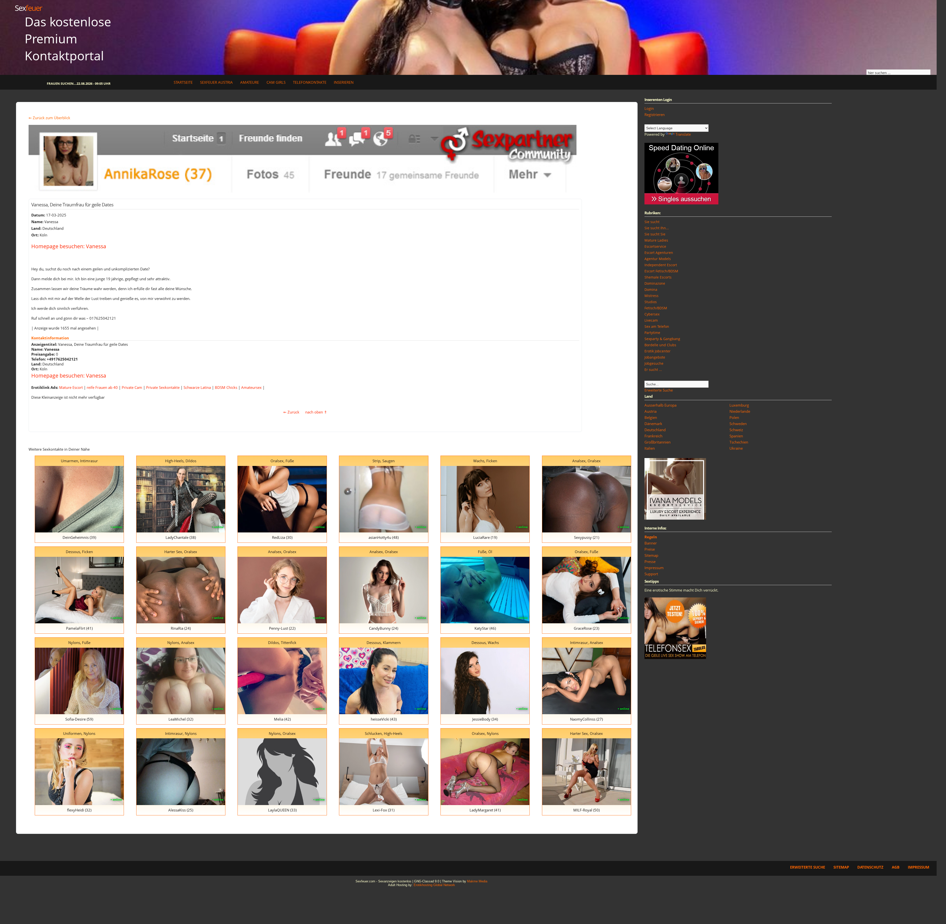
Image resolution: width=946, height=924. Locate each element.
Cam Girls (276, 82)
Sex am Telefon (656, 326)
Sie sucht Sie (654, 234)
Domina (650, 289)
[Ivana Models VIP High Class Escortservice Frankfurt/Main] (675, 518)
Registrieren (654, 114)
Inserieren (344, 82)
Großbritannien (657, 442)
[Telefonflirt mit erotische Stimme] (675, 657)
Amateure (249, 82)
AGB (895, 867)
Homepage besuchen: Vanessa (68, 246)
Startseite (183, 82)
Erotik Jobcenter (657, 351)
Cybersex (651, 314)
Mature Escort (71, 387)
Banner (650, 543)
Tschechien (738, 442)
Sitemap (651, 555)
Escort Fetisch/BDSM (661, 271)
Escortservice (655, 246)
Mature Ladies (656, 240)
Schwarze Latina (197, 387)
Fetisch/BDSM (655, 308)
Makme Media (477, 881)
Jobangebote (654, 357)
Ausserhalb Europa (660, 405)
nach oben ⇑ (316, 412)
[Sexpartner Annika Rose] (302, 191)
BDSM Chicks (226, 387)
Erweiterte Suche (658, 390)
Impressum (654, 567)
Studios (650, 301)
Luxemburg (739, 405)
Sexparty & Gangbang (662, 338)
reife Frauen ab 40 (102, 387)
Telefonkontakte (309, 82)
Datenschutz (870, 867)
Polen (734, 417)
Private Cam (132, 387)
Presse (650, 561)
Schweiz (736, 429)
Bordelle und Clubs (660, 345)
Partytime (652, 332)
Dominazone (654, 283)
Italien (649, 448)
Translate (683, 134)
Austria (650, 411)
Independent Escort (660, 265)
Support (651, 573)
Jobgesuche (653, 363)
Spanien (736, 435)
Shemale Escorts (658, 277)
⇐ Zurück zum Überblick (49, 117)
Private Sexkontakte (163, 387)
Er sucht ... (653, 369)
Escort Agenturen (658, 252)
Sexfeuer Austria (216, 82)
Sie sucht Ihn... (656, 228)
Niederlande (739, 411)
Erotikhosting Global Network (434, 885)
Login (649, 108)
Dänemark (653, 423)
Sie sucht (651, 221)
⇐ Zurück (291, 412)
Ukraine (736, 448)
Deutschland (655, 429)
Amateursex (251, 387)
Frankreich (653, 435)
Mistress (651, 295)
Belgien (650, 417)
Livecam (651, 320)
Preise (649, 549)
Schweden (738, 423)
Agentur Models (657, 258)
